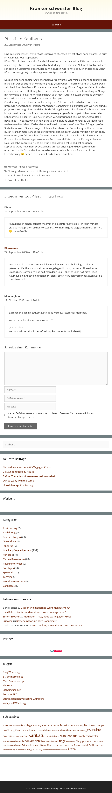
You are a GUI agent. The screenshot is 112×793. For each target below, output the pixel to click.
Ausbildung (9, 532)
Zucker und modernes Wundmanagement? (45, 607)
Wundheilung (37, 750)
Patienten (52, 741)
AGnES (16, 725)
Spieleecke (9, 572)
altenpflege (25, 725)
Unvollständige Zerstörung (18, 485)
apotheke (47, 725)
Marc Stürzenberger (14, 681)
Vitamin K (63, 171)
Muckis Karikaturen (14, 559)
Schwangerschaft (81, 745)
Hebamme (14, 736)
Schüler (92, 745)
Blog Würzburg (11, 672)
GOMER (6, 736)
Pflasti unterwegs (28, 166)
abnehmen (7, 725)
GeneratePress (78, 788)
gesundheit (94, 729)
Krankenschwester (88, 736)
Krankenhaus (68, 736)
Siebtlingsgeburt (12, 689)
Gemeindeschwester (26, 730)
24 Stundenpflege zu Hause (18, 471)
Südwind (8, 621)
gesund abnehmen (46, 730)
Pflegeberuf (70, 741)
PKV (94, 741)
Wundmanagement (14, 581)
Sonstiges (8, 568)
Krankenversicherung (12, 741)
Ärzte (72, 749)
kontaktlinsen (53, 736)
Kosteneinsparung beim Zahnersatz (36, 621)
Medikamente (31, 741)
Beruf (87, 725)
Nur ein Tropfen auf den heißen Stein (29, 175)
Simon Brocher (11, 616)
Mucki (44, 741)
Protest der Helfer (18, 180)
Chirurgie (100, 725)
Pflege (61, 741)
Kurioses (13, 166)
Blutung (12, 171)
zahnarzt (63, 750)
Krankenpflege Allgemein (17, 550)
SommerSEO (10, 694)
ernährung (9, 730)
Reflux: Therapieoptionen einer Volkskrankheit (29, 476)
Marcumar (23, 171)
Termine (8, 576)
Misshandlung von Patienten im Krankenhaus (57, 625)
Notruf (34, 171)
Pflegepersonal (84, 741)
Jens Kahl (8, 612)
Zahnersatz (9, 585)
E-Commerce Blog (13, 676)
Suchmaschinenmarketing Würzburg (23, 698)
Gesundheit (9, 541)
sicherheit (100, 745)
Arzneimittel (66, 725)
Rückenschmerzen (55, 745)
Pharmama (11, 248)
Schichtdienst (68, 745)
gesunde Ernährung (63, 730)
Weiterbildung (9, 749)
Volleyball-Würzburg (14, 703)
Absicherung (10, 528)
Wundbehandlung (24, 749)
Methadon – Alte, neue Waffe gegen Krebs (27, 467)
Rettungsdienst (48, 171)
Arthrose (55, 726)
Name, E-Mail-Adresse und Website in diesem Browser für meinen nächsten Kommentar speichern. (50, 415)
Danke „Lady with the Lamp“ (19, 480)
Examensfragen (12, 537)
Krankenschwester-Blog (56, 8)
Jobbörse (8, 546)
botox (93, 726)
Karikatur (37, 735)
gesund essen (79, 730)
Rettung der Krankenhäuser (34, 745)
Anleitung (37, 725)
